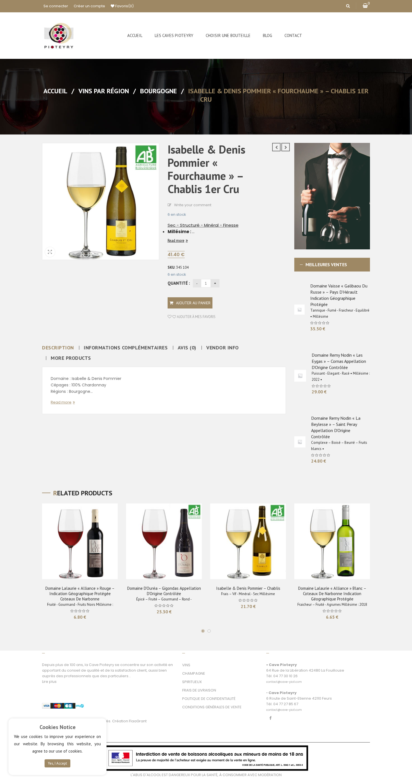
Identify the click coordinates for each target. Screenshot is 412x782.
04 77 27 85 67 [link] (285, 704)
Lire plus (49, 681)
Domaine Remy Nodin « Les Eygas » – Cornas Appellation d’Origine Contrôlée (339, 361)
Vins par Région (103, 91)
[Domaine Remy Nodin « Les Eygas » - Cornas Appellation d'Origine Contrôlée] (300, 376)
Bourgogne (158, 91)
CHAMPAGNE (193, 673)
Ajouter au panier (193, 302)
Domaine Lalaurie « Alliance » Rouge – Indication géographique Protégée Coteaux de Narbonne (80, 594)
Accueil (55, 91)
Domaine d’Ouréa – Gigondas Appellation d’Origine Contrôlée (164, 591)
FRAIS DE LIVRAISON (199, 690)
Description (58, 348)
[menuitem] (135, 36)
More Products (71, 358)
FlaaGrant (138, 721)
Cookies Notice (58, 727)
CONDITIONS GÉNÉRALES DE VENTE (212, 707)
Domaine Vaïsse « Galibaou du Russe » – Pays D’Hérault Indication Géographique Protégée (338, 295)
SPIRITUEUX (192, 681)
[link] (284, 678)
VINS (186, 665)
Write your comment (192, 205)
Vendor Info (222, 348)
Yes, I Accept (57, 763)
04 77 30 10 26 (285, 676)
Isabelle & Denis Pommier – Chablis (248, 588)
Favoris (124, 6)
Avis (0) (187, 348)
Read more (176, 240)
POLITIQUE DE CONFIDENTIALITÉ (208, 698)
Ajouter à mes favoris (196, 316)
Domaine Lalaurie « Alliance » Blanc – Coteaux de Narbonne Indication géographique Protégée (332, 594)
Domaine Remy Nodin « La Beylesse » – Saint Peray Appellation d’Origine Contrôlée (335, 427)
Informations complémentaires (126, 348)
